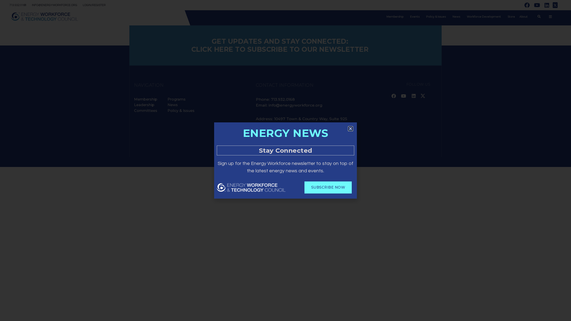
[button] (350, 129)
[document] (285, 160)
